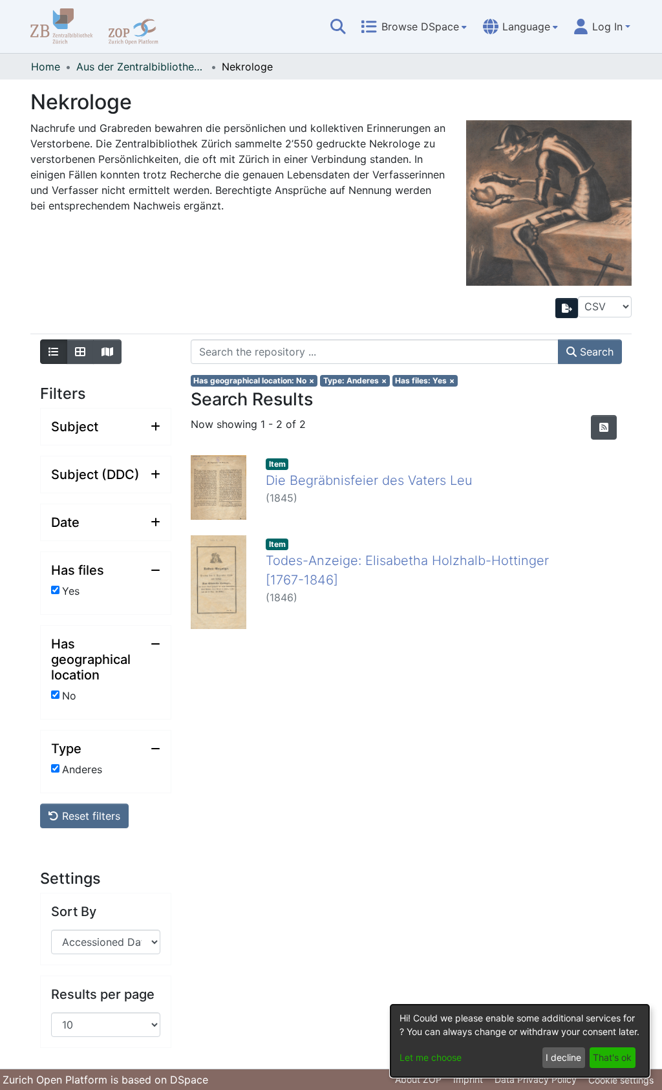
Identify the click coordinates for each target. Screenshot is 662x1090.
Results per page (103, 994)
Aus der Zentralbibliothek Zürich (141, 66)
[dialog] (519, 1041)
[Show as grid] (80, 351)
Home (45, 66)
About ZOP (418, 1079)
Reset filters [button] (89, 815)
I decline (563, 1057)
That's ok (612, 1057)
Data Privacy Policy (536, 1079)
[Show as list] (53, 351)
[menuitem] (414, 26)
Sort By (73, 911)
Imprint (468, 1079)
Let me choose (431, 1057)
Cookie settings (621, 1079)
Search (595, 351)
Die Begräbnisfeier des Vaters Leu (369, 480)
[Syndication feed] (604, 427)
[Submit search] (338, 26)
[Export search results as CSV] (567, 308)
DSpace (189, 1079)
